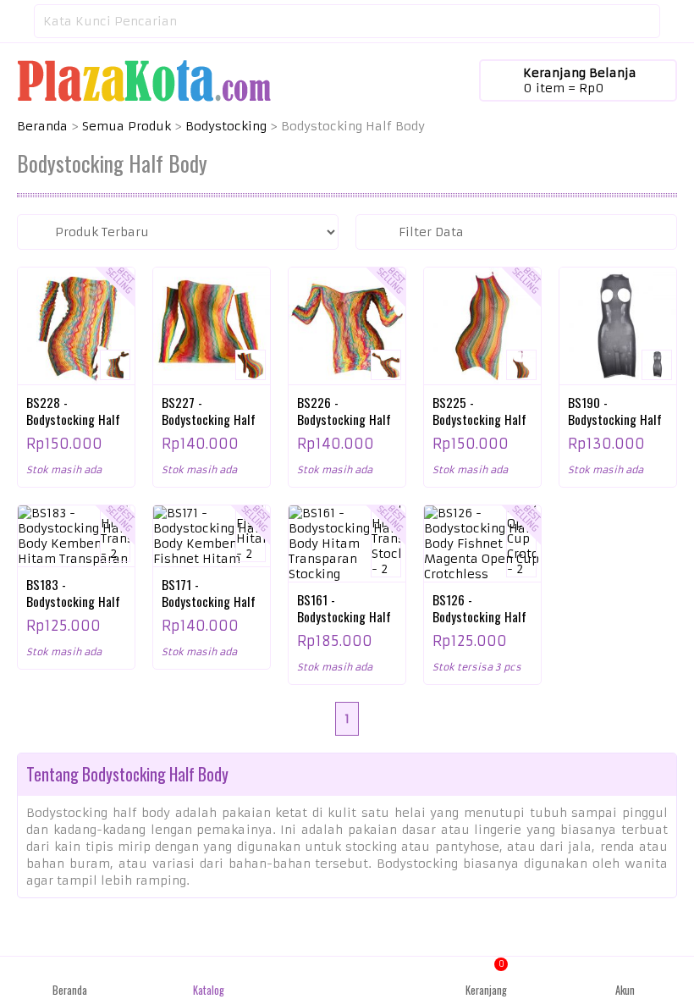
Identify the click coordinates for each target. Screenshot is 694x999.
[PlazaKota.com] (144, 79)
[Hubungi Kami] (347, 978)
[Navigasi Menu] (17, 21)
